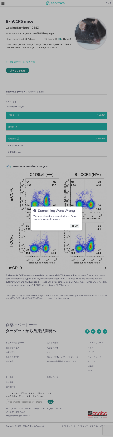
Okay (75, 226)
